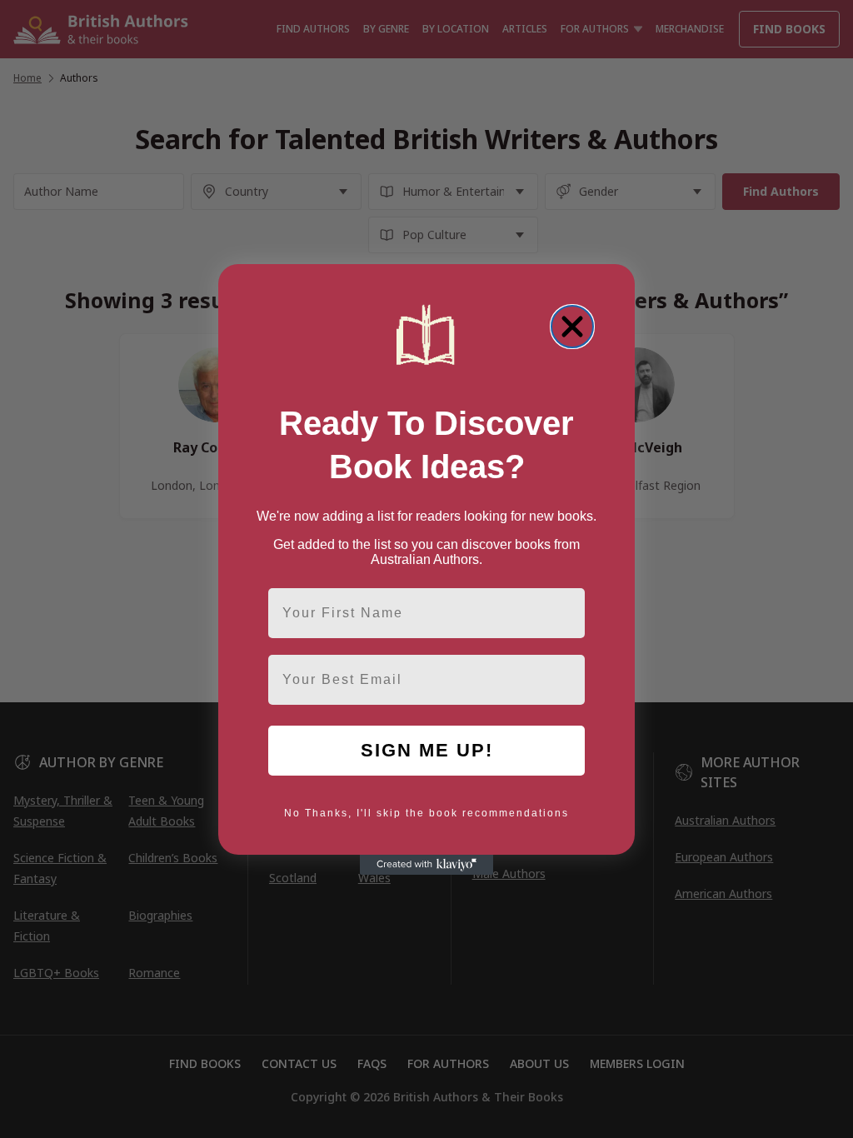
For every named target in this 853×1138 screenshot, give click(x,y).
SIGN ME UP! (427, 750)
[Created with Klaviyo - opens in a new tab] (426, 865)
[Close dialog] (572, 326)
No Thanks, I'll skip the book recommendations (426, 813)
